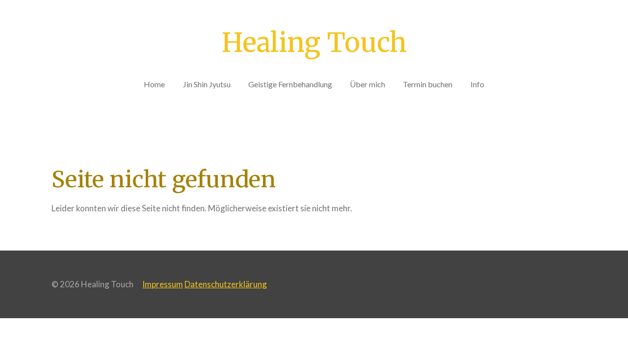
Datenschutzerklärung (225, 284)
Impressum (162, 284)
